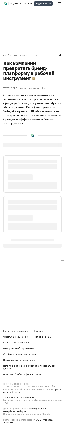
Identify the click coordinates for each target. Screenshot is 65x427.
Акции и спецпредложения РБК (19, 397)
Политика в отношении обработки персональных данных (29, 367)
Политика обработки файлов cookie (22, 374)
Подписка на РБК (42, 336)
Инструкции (34, 88)
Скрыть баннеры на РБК (15, 336)
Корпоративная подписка (16, 342)
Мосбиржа (34, 408)
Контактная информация (16, 330)
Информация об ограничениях (19, 348)
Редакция (39, 330)
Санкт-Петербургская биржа (25, 410)
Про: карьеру (10, 88)
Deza (44, 88)
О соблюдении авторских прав (19, 353)
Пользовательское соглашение (19, 359)
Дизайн (22, 88)
